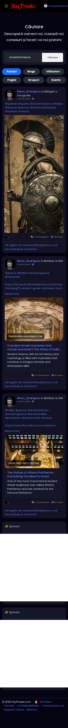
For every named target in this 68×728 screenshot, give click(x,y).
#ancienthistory (38, 410)
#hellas (22, 273)
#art (37, 418)
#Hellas (58, 104)
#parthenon (13, 418)
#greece (11, 273)
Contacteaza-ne (52, 705)
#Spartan (11, 104)
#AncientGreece (41, 104)
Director (32, 709)
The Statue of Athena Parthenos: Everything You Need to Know (30, 474)
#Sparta (23, 104)
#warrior (23, 111)
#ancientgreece (38, 273)
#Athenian (49, 107)
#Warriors (11, 111)
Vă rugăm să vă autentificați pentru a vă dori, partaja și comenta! (31, 247)
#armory (23, 107)
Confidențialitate (28, 705)
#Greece (11, 107)
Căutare (52, 57)
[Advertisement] (34, 567)
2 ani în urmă (23, 98)
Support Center (14, 709)
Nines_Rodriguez (28, 91)
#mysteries (12, 277)
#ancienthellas (37, 414)
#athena (27, 418)
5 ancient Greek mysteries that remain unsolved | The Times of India (33, 347)
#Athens (35, 107)
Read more (12, 294)
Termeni (9, 705)
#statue (46, 418)
